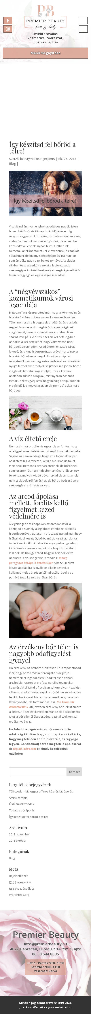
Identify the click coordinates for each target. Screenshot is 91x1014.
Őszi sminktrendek (21, 804)
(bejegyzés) (19, 882)
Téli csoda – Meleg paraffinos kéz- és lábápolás (41, 791)
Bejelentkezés (18, 876)
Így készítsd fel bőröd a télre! (28, 817)
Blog (12, 163)
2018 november (19, 834)
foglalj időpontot (24, 749)
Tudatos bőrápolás (22, 810)
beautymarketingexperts (37, 159)
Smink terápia (18, 798)
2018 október (18, 840)
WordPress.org (19, 895)
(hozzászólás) (21, 888)
